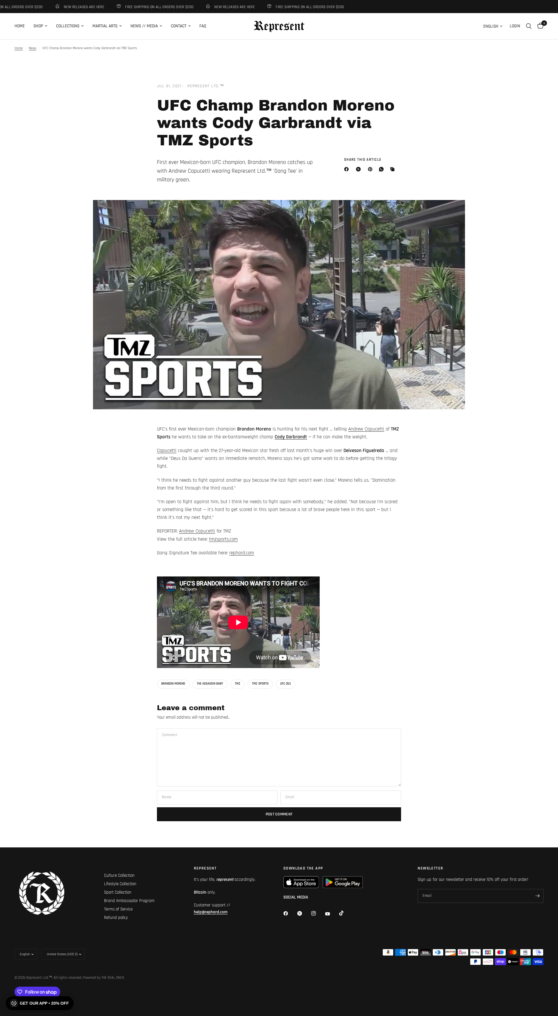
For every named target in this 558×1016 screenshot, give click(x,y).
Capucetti (166, 450)
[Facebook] (347, 169)
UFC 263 (285, 684)
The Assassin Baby (210, 684)
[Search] (528, 26)
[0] (538, 26)
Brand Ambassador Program (129, 900)
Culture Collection (119, 875)
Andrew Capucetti (366, 429)
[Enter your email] (537, 896)
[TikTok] (345, 913)
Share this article (362, 160)
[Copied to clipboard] (393, 169)
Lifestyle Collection (120, 884)
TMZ (237, 684)
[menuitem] (22, 26)
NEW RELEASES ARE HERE (72, 7)
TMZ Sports (260, 684)
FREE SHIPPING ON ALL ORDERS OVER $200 (148, 7)
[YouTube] (331, 914)
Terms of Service (118, 909)
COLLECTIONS (67, 26)
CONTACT (178, 26)
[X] (359, 169)
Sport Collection (117, 892)
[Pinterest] (371, 169)
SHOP (38, 26)
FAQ (202, 26)
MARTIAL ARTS (104, 26)
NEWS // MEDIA (144, 26)
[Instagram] (317, 913)
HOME (20, 26)
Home (19, 48)
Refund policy (116, 917)
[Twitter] (303, 913)
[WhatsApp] (382, 169)
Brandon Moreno (173, 684)
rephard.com (241, 553)
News (32, 48)
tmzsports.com (223, 539)
